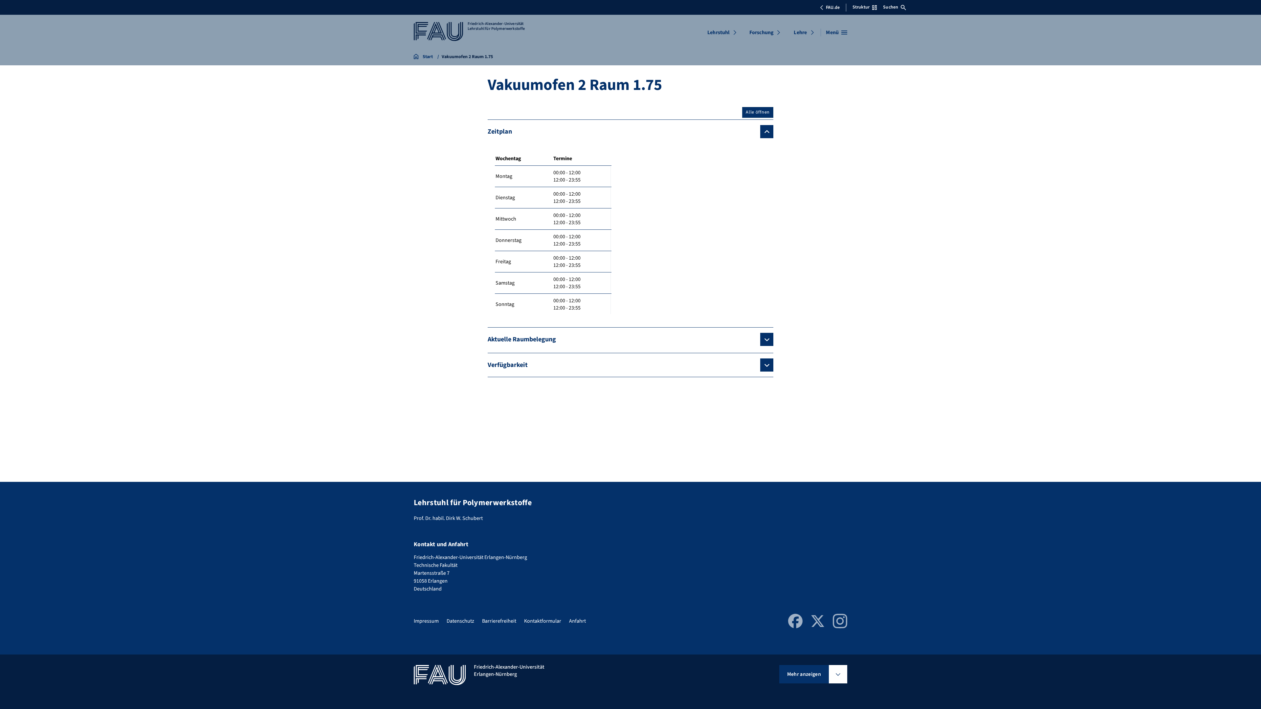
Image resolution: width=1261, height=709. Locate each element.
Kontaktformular (542, 621)
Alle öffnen (758, 112)
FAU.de (833, 7)
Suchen (890, 7)
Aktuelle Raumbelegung (522, 339)
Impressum (426, 621)
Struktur (861, 7)
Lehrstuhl (718, 32)
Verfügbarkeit (508, 365)
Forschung (761, 32)
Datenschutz (460, 621)
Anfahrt (577, 621)
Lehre (800, 32)
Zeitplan (500, 131)
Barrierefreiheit (499, 621)
